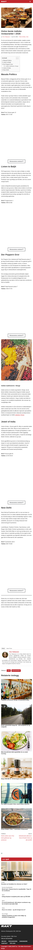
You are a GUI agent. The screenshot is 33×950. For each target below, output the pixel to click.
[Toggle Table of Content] (16, 58)
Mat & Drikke (22, 36)
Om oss (3, 941)
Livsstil (2, 882)
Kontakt (4, 943)
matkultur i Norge (19, 415)
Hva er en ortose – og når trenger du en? (13, 909)
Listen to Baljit (7, 62)
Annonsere (23, 941)
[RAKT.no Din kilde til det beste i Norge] (4, 1)
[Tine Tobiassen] (5, 657)
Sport (3, 894)
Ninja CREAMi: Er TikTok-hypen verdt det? (13, 778)
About (3, 648)
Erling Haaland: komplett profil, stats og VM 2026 (16, 896)
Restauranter (16, 670)
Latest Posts (9, 648)
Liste (8, 670)
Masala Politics (7, 60)
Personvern (12, 941)
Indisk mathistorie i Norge (12, 66)
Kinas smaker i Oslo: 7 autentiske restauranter (14, 829)
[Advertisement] (16, 627)
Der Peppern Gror (8, 64)
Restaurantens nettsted (16, 161)
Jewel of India (7, 68)
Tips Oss (12, 943)
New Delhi (6, 70)
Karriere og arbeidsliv (7, 887)
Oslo (27, 36)
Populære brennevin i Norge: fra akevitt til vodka (15, 700)
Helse (3, 908)
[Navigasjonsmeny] (30, 1)
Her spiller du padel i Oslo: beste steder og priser (15, 804)
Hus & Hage (5, 913)
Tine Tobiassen (6, 36)
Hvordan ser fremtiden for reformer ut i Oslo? (14, 884)
